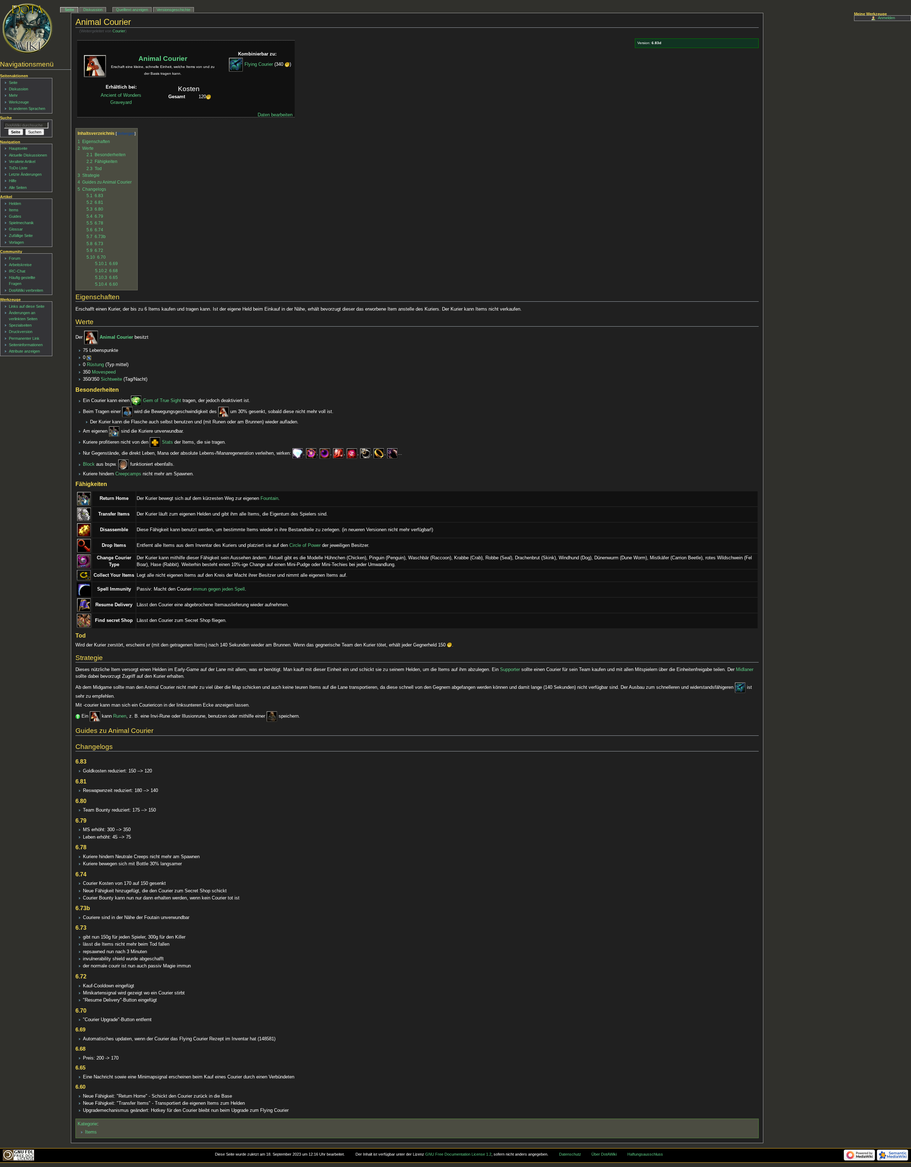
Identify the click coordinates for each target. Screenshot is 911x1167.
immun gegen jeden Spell (219, 589)
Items (91, 1132)
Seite (69, 9)
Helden (15, 203)
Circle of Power (305, 545)
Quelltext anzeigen (132, 9)
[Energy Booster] (298, 453)
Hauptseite (18, 148)
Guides (15, 216)
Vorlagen (16, 242)
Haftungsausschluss (645, 1154)
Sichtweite (111, 379)
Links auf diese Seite (26, 306)
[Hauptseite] (27, 28)
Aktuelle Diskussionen (28, 155)
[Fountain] (114, 431)
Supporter (510, 669)
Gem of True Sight (162, 400)
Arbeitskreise (20, 265)
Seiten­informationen (26, 345)
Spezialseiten (20, 325)
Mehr (13, 95)
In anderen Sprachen (27, 108)
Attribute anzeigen (24, 351)
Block (89, 464)
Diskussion (92, 9)
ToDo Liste (18, 168)
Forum (14, 258)
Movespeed (104, 372)
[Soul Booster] (338, 453)
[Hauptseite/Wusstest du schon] (77, 716)
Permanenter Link (24, 338)
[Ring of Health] (379, 453)
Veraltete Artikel (22, 161)
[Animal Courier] (91, 337)
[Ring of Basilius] (392, 453)
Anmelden (886, 18)
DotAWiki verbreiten (26, 290)
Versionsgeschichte (173, 9)
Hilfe (12, 181)
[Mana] (89, 357)
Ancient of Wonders (121, 95)
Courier (118, 31)
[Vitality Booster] (325, 453)
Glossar (16, 229)
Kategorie (87, 1123)
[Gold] (287, 64)
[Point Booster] (311, 453)
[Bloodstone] (352, 453)
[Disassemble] (84, 529)
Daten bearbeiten (275, 114)
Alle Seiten (18, 187)
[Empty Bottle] (127, 412)
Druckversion (20, 331)
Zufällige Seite (21, 235)
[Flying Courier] (236, 64)
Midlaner (744, 669)
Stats (167, 442)
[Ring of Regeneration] (365, 453)
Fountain (269, 498)
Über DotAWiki (604, 1154)
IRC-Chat (17, 271)
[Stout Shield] (123, 464)
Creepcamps (128, 473)
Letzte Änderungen (25, 174)
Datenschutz (570, 1154)
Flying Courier (258, 64)
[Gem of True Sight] (136, 400)
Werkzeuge (19, 102)
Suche (6, 118)
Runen (119, 716)
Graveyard (121, 102)
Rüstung (95, 364)
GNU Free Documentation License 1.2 (458, 1154)
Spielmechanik (21, 223)
